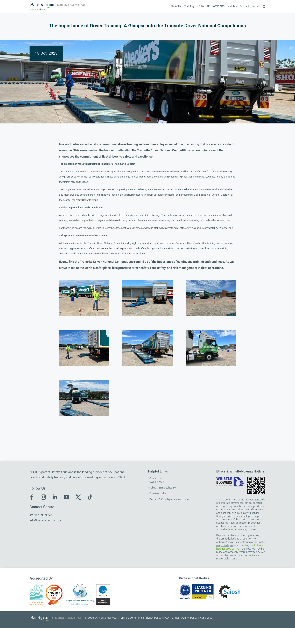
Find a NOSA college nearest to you (169, 499)
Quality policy (189, 617)
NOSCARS (218, 6)
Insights (232, 6)
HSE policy (205, 617)
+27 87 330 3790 (41, 515)
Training (189, 6)
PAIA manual (171, 617)
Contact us (155, 478)
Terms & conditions (131, 617)
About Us (175, 6)
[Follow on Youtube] (66, 497)
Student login (156, 481)
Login (255, 6)
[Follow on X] (78, 497)
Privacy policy (153, 617)
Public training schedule (162, 487)
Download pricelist (159, 493)
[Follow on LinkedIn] (55, 497)
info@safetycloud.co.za (45, 520)
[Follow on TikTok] (90, 497)
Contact (244, 6)
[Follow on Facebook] (32, 497)
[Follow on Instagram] (43, 497)
